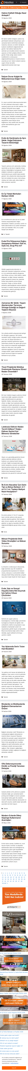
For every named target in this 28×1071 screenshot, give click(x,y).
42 (5, 881)
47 (19, 881)
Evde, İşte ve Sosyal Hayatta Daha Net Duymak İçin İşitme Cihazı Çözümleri (13, 591)
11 (22, 873)
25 (8, 877)
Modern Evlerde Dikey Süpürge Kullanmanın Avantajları (11, 817)
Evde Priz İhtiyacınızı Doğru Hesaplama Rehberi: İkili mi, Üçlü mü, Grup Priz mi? (14, 243)
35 (11, 879)
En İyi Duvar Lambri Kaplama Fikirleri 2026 (12, 1012)
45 (14, 881)
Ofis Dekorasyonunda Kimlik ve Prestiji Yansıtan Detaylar (13, 766)
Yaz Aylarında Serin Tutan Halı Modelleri (13, 647)
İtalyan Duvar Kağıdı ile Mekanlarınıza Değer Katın (13, 77)
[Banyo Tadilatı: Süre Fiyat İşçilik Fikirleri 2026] (14, 984)
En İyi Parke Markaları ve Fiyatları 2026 (11, 1032)
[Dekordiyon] (7, 2)
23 (3, 877)
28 (16, 877)
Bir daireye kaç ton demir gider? (9, 1038)
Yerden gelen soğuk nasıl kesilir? (9, 1035)
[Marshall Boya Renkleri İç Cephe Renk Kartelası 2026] (14, 963)
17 (13, 875)
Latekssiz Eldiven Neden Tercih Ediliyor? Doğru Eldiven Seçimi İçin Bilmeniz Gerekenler (13, 430)
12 (24, 873)
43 (8, 881)
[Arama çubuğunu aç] (16, 2)
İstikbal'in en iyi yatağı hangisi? (9, 1040)
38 (19, 879)
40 (25, 879)
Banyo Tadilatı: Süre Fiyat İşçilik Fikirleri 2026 (13, 993)
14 (5, 875)
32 (3, 879)
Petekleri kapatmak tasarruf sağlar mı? (11, 1046)
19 (18, 875)
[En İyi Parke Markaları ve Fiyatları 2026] (14, 1022)
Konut (5, 532)
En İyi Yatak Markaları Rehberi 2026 (11, 195)
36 (14, 879)
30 (22, 877)
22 (25, 875)
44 (11, 881)
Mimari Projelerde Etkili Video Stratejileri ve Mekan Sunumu (14, 541)
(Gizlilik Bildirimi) (14, 1063)
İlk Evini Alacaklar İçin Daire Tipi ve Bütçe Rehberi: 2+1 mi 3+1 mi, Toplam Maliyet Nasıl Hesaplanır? (14, 488)
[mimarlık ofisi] (14, 933)
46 (16, 881)
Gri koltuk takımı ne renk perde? (9, 1051)
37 (16, 879)
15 (8, 875)
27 (14, 877)
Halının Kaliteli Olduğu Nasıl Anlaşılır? (14, 14)
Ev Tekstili (7, 234)
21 (23, 875)
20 (20, 875)
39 (22, 879)
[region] (14, 1062)
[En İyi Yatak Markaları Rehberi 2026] (14, 944)
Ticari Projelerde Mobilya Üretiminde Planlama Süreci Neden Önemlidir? (14, 369)
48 (22, 881)
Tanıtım (6, 69)
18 (15, 875)
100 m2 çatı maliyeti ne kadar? (9, 1043)
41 (3, 881)
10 (20, 873)
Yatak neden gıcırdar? (6, 1048)
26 (11, 877)
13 (3, 875)
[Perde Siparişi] (14, 909)
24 (6, 877)
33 (6, 879)
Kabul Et (14, 1068)
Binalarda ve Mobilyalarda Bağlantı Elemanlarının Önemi (13, 706)
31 (24, 877)
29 (19, 877)
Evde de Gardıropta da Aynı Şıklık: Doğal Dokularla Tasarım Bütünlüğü (14, 140)
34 (8, 879)
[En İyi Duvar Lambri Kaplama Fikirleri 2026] (14, 1003)
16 (10, 875)
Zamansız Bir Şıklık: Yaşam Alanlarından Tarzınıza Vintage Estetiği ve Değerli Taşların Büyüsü (14, 306)
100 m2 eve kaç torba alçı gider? (9, 1054)
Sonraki (5, 883)
